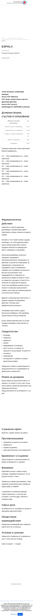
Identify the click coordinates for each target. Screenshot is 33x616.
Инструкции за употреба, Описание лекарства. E (15, 39)
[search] (30, 3)
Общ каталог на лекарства (15, 38)
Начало (4, 38)
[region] (16, 19)
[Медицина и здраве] (16, 2)
